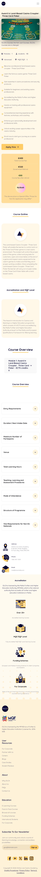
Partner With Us (7, 752)
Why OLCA (6, 781)
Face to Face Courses (10, 809)
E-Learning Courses (9, 806)
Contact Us (6, 791)
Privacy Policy (24, 870)
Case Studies (6, 762)
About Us (5, 784)
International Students (10, 819)
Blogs (4, 759)
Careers (5, 756)
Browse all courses (9, 813)
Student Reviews (8, 766)
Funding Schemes (8, 816)
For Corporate (7, 749)
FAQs (4, 787)
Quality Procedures (11, 870)
